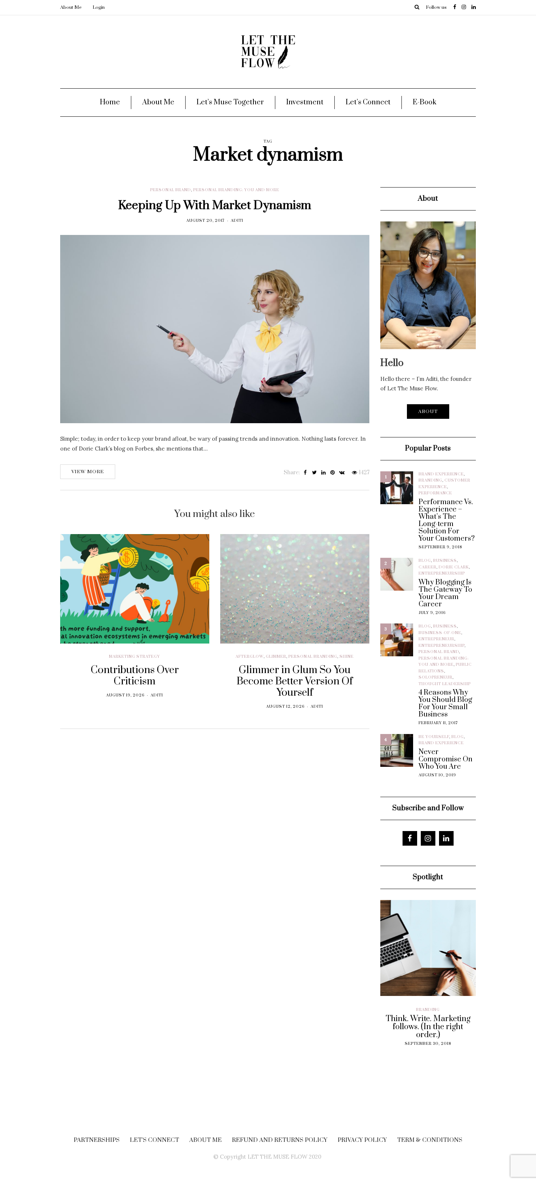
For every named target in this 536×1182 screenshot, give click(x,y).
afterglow (250, 656)
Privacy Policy (362, 1140)
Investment (304, 102)
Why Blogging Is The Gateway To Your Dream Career (445, 593)
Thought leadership (445, 684)
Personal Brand (170, 190)
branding (430, 480)
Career (427, 567)
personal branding (312, 656)
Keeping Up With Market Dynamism (214, 205)
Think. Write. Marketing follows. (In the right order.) (419, 1027)
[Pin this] (332, 472)
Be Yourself (434, 736)
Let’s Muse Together (230, 102)
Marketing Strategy (134, 656)
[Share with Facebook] (305, 472)
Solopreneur (436, 677)
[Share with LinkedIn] (323, 472)
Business (445, 560)
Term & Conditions (429, 1140)
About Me (71, 7)
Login (99, 7)
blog (425, 560)
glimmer (276, 656)
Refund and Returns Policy (279, 1140)
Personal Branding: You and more (236, 190)
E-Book (424, 102)
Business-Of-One (440, 633)
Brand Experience (441, 474)
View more (87, 472)
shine (346, 656)
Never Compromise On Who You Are (446, 759)
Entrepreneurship (442, 573)
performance (435, 493)
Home (110, 102)
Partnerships (97, 1140)
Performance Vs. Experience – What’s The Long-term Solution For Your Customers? (447, 520)
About (428, 411)
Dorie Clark (454, 567)
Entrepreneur (436, 639)
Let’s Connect (368, 102)
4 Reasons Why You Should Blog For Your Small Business (445, 703)
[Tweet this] (314, 472)
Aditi (237, 220)
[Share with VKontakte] (341, 472)
